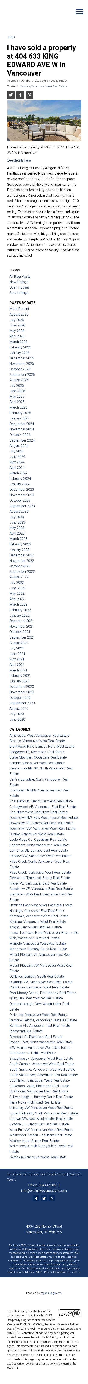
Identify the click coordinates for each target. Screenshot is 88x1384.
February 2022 (20, 610)
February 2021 (20, 675)
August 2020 (18, 708)
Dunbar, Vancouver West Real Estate (36, 834)
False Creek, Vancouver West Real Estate (40, 872)
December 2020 (21, 686)
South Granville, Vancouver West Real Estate (42, 1069)
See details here (19, 160)
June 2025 (17, 391)
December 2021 (21, 621)
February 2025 (20, 413)
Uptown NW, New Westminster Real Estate (41, 1118)
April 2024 (17, 467)
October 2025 (19, 369)
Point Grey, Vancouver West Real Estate (39, 987)
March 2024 (18, 473)
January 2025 (19, 418)
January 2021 (19, 681)
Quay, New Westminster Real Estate (36, 998)
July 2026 (16, 320)
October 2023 (19, 500)
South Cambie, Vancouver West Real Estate (41, 1064)
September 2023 (22, 506)
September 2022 (22, 571)
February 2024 (20, 478)
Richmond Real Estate (26, 1031)
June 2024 (17, 456)
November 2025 (21, 363)
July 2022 (16, 582)
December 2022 (21, 555)
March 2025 (18, 407)
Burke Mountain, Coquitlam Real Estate (38, 757)
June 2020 (17, 719)
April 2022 (17, 599)
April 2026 (17, 336)
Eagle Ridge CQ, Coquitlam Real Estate (38, 839)
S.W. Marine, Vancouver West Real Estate (39, 1047)
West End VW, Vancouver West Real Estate (41, 1129)
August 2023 (18, 511)
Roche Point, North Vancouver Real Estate (41, 1042)
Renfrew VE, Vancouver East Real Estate (39, 1025)
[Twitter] (44, 1198)
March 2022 (18, 604)
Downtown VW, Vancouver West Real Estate (42, 828)
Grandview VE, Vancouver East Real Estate (41, 888)
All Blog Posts (20, 276)
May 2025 (16, 396)
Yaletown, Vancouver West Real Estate (38, 1157)
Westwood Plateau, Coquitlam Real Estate (40, 1135)
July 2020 (16, 714)
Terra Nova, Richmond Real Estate (35, 1102)
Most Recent (19, 308)
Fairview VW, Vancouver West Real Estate (40, 856)
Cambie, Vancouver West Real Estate (43, 86)
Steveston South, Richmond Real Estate (39, 1086)
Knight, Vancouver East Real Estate (35, 927)
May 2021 (16, 659)
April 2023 (17, 533)
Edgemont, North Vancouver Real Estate (39, 845)
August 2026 (18, 314)
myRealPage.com (51, 1293)
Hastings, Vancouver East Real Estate (37, 910)
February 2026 (20, 347)
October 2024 (19, 434)
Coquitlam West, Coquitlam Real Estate (38, 812)
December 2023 (21, 489)
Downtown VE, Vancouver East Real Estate (41, 823)
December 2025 (21, 358)
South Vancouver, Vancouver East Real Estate (43, 1075)
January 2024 (19, 484)
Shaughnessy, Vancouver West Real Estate (41, 1058)
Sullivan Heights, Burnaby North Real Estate (41, 1096)
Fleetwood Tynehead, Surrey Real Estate (39, 877)
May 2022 (16, 593)
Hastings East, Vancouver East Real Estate (41, 905)
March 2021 (18, 670)
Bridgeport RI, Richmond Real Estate (36, 752)
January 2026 (19, 352)
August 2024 (18, 445)
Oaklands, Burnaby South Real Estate (36, 976)
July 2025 (16, 385)
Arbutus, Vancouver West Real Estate (37, 741)
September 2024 (22, 440)
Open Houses (19, 287)
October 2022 (19, 566)
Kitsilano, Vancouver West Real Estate (37, 921)
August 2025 (18, 380)
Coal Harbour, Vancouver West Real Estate (41, 801)
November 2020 (21, 692)
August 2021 (18, 643)
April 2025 (17, 402)
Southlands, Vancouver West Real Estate (39, 1080)
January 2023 (19, 550)
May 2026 (16, 330)
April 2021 (17, 664)
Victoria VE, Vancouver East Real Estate (39, 1124)
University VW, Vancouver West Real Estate (41, 1107)
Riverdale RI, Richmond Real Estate (35, 1036)
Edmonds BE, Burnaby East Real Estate (38, 850)
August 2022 (18, 577)
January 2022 (19, 615)
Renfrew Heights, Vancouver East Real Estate (43, 1020)
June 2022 (17, 588)
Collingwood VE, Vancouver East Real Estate (42, 806)
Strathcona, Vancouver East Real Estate (39, 1091)
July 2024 (16, 451)
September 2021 (22, 637)
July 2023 (16, 517)
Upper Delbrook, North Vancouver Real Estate (43, 1113)
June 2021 (17, 653)
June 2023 (17, 522)
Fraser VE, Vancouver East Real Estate (38, 883)
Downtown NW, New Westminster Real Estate (43, 817)
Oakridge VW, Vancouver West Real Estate (41, 982)
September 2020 (22, 703)
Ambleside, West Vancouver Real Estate (39, 735)
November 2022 (21, 560)
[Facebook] (36, 1198)
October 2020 (19, 697)
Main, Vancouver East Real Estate (34, 938)
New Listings (18, 282)
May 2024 (16, 462)
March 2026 (18, 341)
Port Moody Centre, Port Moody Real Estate (42, 993)
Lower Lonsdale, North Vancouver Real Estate (43, 932)
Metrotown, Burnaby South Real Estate (38, 949)
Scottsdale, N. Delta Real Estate (33, 1053)
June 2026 (17, 325)
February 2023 (20, 544)
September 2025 (22, 374)
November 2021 (21, 626)
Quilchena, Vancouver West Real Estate (38, 1014)
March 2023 (18, 538)
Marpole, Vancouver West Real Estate (37, 943)
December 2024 (21, 424)
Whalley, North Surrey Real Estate (34, 1140)
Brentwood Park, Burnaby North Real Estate (41, 746)
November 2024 (21, 429)
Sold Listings (18, 292)
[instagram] (52, 1198)
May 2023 (16, 527)
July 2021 (16, 648)
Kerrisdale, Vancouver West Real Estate (38, 916)
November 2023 (21, 495)
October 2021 (19, 631)
